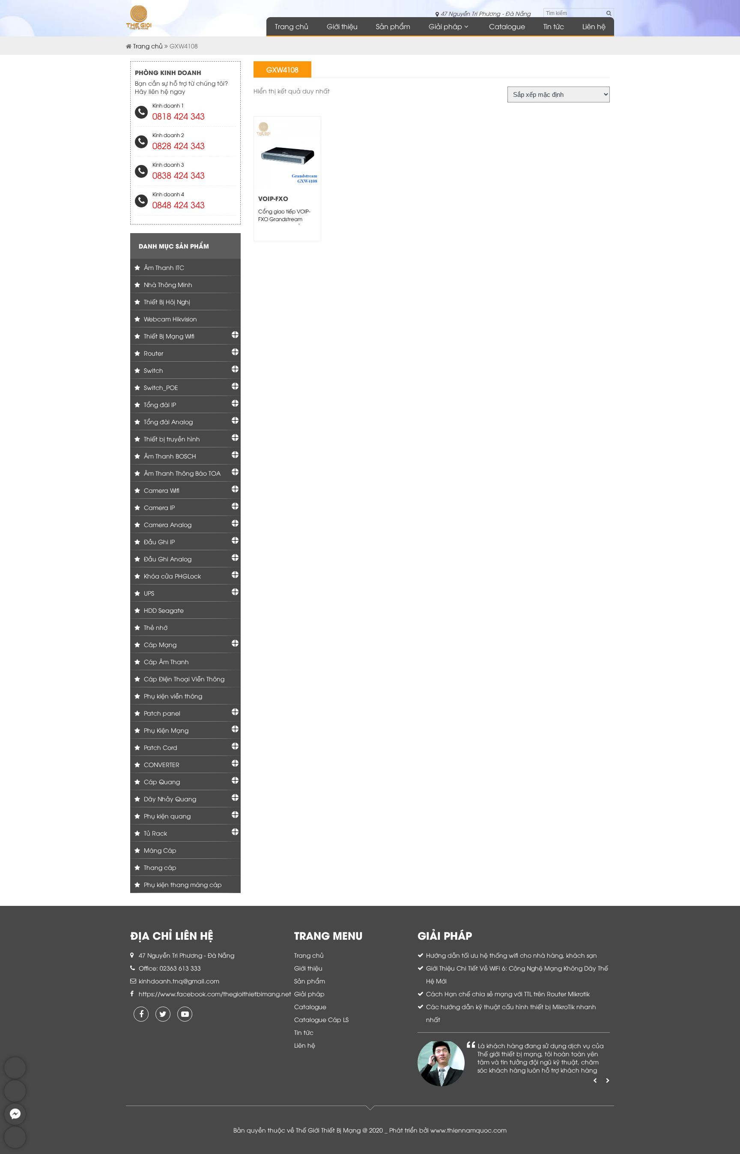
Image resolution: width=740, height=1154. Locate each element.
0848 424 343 (178, 204)
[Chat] (15, 1122)
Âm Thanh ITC (163, 267)
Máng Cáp (159, 850)
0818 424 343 (178, 115)
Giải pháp (445, 26)
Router (152, 353)
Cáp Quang (161, 781)
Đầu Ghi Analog (166, 559)
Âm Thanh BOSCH (169, 456)
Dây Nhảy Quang (169, 798)
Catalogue (507, 26)
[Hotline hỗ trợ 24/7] (15, 1145)
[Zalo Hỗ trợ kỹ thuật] (15, 1099)
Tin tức (553, 26)
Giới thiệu (342, 26)
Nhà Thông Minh (167, 284)
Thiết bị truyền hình (171, 439)
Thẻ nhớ (154, 627)
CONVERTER (160, 764)
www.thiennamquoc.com (468, 1130)
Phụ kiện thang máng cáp (182, 884)
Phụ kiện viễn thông (172, 696)
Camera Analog (166, 524)
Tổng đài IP (159, 404)
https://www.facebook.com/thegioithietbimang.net (215, 993)
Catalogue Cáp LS (321, 1019)
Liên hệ (594, 26)
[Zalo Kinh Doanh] (15, 1076)
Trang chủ (291, 26)
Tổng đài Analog (167, 421)
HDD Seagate (163, 610)
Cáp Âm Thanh (165, 661)
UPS (148, 593)
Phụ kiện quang (166, 816)
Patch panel (161, 713)
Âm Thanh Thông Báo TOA (181, 473)
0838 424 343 (178, 174)
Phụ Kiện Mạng (165, 730)
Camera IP (158, 507)
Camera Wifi (160, 490)
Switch (152, 370)
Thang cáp (159, 867)
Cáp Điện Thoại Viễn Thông (183, 678)
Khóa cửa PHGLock (171, 576)
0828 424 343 (178, 145)
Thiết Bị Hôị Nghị (166, 301)
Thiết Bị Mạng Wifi (168, 336)
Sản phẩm (393, 26)
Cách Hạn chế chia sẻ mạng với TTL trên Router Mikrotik (508, 993)
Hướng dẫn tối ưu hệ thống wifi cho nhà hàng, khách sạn (511, 955)
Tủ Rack (154, 833)
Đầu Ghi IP (158, 541)
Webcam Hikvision (169, 319)
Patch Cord (159, 747)
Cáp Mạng (159, 644)
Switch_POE (160, 387)
